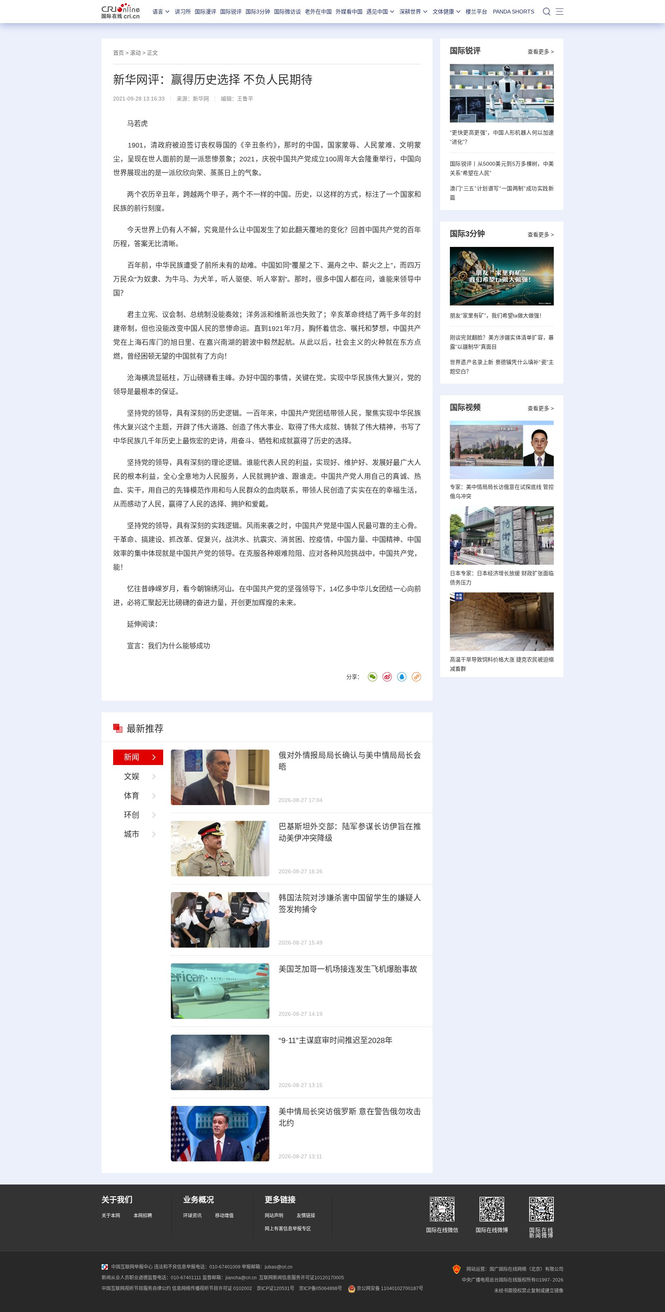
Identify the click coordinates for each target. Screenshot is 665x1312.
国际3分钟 (258, 11)
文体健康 (443, 11)
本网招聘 (143, 1215)
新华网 (201, 99)
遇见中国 (377, 11)
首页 (118, 53)
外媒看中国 (349, 11)
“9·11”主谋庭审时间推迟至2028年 (336, 1040)
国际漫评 (205, 11)
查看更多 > (541, 52)
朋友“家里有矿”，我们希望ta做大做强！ (497, 315)
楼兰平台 (476, 11)
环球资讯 (192, 1215)
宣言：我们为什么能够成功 (168, 646)
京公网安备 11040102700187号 (389, 1288)
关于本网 (111, 1215)
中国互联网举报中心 (132, 1267)
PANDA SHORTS (513, 11)
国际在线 (121, 11)
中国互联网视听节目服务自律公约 (136, 1288)
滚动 (135, 53)
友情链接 (306, 1215)
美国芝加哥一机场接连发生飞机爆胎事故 (348, 969)
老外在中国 (318, 11)
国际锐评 (231, 11)
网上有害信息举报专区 (288, 1228)
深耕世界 (410, 11)
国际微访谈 (287, 11)
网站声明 (274, 1215)
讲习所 (183, 11)
